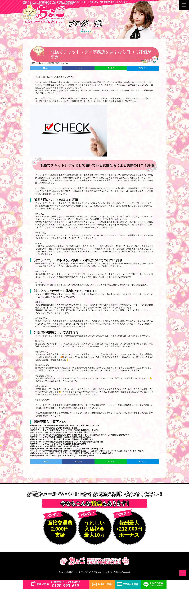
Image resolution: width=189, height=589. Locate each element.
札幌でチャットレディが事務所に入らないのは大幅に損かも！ (55, 446)
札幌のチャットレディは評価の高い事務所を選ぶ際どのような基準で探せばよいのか (64, 425)
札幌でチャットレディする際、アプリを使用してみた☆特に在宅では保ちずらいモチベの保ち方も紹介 (71, 453)
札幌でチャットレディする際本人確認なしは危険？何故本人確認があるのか (60, 437)
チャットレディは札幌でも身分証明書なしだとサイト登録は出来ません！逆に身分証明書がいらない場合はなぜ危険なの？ (79, 435)
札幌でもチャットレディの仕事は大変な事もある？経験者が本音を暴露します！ (62, 439)
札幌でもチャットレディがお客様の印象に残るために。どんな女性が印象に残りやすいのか (67, 449)
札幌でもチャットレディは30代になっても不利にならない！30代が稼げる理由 (62, 455)
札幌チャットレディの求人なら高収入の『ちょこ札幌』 (90, 572)
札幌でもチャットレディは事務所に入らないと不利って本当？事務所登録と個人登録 (64, 430)
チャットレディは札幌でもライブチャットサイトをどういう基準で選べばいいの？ (63, 432)
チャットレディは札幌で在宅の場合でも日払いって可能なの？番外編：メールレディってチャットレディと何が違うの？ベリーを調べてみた (87, 451)
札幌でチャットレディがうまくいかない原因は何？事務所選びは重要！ (59, 444)
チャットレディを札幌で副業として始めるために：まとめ (53, 428)
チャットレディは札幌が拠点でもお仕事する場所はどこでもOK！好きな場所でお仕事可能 (66, 442)
